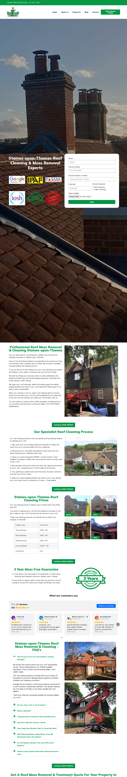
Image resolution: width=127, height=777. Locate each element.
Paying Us (76, 12)
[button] (9, 624)
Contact (95, 12)
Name (70, 158)
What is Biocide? (24, 711)
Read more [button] (15, 632)
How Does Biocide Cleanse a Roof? (31, 722)
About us (64, 12)
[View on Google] (13, 618)
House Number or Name (77, 175)
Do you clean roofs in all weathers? (31, 705)
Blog (86, 12)
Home (54, 12)
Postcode (71, 184)
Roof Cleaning (99, 187)
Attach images (73, 193)
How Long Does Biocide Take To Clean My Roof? (37, 728)
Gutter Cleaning (100, 189)
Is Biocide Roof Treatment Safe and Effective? (36, 717)
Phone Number (74, 167)
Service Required (98, 184)
